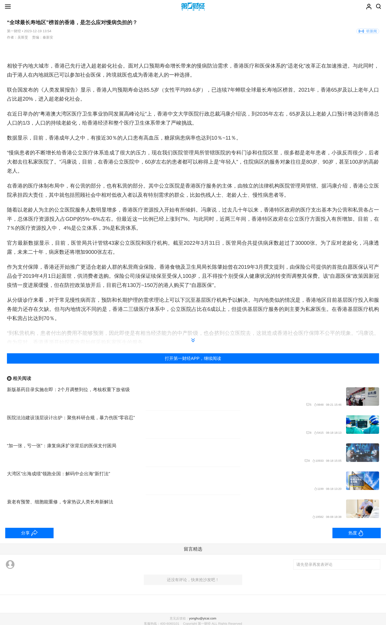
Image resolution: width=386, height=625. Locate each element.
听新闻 (371, 31)
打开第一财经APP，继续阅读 (193, 358)
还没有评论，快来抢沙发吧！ (193, 579)
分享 (25, 533)
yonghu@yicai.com (202, 618)
